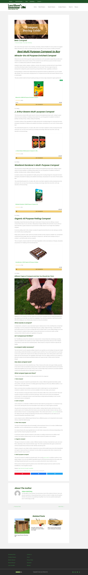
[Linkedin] (77, 572)
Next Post (61, 506)
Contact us (29, 554)
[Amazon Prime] (60, 265)
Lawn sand (54, 411)
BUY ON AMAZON (39, 104)
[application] (12, 1)
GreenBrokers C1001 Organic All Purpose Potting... (27, 262)
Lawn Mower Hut (13, 9)
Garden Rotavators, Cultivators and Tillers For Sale (37, 529)
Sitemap (28, 565)
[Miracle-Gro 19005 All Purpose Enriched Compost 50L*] (39, 88)
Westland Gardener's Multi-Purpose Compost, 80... (27, 204)
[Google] (79, 572)
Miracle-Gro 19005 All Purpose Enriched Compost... (27, 97)
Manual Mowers (11, 562)
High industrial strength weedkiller (25, 468)
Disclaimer (29, 562)
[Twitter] (75, 572)
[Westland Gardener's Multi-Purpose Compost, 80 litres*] (39, 195)
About (28, 557)
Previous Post (17, 506)
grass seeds (46, 457)
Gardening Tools (11, 554)
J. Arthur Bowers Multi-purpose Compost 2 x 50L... (27, 150)
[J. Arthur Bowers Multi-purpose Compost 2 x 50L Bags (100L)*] (39, 142)
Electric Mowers (11, 560)
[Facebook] (72, 572)
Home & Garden (18, 42)
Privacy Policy (30, 560)
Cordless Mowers (12, 557)
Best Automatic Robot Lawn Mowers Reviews (54, 528)
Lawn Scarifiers (11, 565)
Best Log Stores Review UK (21, 535)
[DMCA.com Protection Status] (19, 572)
